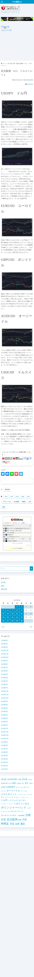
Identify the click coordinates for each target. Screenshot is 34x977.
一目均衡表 (20, 815)
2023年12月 (4, 650)
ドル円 (4, 800)
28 (12, 621)
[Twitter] (3, 474)
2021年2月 (4, 765)
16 (21, 613)
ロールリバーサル (8, 815)
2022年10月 (4, 698)
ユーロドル (4, 811)
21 (12, 617)
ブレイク (11, 804)
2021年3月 (4, 762)
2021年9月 (4, 742)
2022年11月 (4, 694)
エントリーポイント (23, 787)
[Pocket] (16, 474)
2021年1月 (4, 769)
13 (8, 613)
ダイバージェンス (7, 797)
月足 (30, 501)
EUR (17, 496)
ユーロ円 (10, 811)
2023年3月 (4, 681)
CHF (11, 496)
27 (8, 621)
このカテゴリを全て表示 (17, 543)
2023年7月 (4, 667)
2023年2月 (4, 684)
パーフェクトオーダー (17, 800)
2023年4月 (4, 677)
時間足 (24, 501)
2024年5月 (4, 644)
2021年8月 (4, 745)
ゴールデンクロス (22, 794)
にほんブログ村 (6, 30)
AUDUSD (12, 779)
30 (21, 621)
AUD (6, 496)
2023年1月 (4, 688)
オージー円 (24, 791)
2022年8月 (4, 705)
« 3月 (2, 627)
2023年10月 (4, 657)
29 (17, 621)
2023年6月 (4, 671)
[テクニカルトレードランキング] (10, 9)
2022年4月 (4, 718)
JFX (23, 783)
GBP (22, 496)
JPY (26, 783)
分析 (28, 815)
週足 (3, 507)
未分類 (3, 582)
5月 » (31, 627)
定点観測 (16, 501)
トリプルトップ (24, 797)
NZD (30, 783)
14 (12, 613)
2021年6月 (4, 752)
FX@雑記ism (17, 2)
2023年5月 (4, 674)
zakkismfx (30, 84)
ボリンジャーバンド (13, 807)
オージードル (13, 791)
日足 (24, 819)
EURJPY (30, 779)
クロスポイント (9, 794)
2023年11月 (4, 654)
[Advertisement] (17, 47)
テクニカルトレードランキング (10, 12)
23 (21, 617)
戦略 (19, 820)
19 (3, 617)
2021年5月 (4, 755)
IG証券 (19, 783)
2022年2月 (4, 725)
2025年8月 (4, 640)
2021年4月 (4, 759)
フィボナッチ (4, 804)
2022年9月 (4, 701)
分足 (3, 819)
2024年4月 (4, 647)
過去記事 (7, 489)
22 (17, 617)
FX (10, 783)
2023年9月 (4, 660)
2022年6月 (4, 711)
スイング (29, 794)
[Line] (12, 474)
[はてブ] (21, 474)
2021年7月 (4, 749)
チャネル (16, 797)
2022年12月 (4, 691)
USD (28, 496)
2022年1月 (4, 728)
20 (8, 617)
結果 (2, 586)
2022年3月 (4, 721)
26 (3, 621)
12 (3, 613)
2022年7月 (4, 708)
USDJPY (10, 787)
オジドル (3, 791)
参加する (29, 545)
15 (17, 613)
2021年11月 (4, 735)
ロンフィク (18, 811)
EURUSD (4, 783)
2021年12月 (4, 732)
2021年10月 (4, 738)
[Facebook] (7, 474)
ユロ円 (29, 808)
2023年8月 (4, 664)
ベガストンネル (6, 501)
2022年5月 (4, 715)
